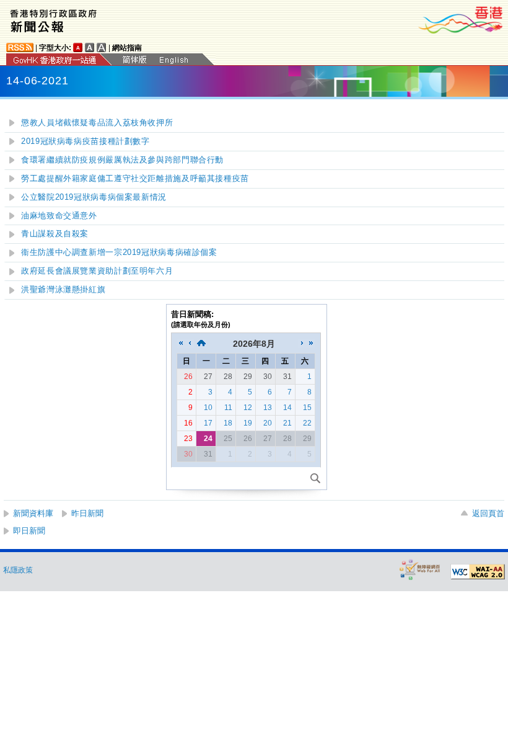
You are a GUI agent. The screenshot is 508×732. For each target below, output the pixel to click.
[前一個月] (189, 343)
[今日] (201, 343)
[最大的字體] (102, 47)
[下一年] (311, 343)
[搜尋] (315, 478)
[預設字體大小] (78, 47)
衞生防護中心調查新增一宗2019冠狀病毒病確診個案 (119, 252)
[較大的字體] (90, 47)
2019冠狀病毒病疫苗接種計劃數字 (85, 141)
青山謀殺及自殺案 (55, 234)
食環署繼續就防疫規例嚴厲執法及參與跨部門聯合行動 (122, 160)
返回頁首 (488, 513)
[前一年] (181, 343)
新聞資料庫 (33, 513)
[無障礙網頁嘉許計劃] (420, 569)
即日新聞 (29, 530)
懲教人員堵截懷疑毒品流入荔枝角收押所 (97, 122)
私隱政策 (18, 570)
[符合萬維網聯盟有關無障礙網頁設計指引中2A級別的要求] (477, 572)
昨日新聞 (87, 513)
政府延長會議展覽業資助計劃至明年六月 (97, 271)
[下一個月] (302, 343)
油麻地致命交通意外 (59, 216)
